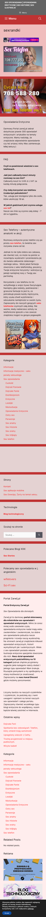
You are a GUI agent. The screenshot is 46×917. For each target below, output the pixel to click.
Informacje (8, 367)
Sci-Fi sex (10, 585)
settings (31, 909)
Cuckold (9, 383)
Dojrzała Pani (10, 724)
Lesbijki (9, 403)
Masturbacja (11, 407)
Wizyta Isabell (10, 746)
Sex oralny (10, 431)
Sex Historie (11, 427)
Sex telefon (9, 439)
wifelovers (10, 579)
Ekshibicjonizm (12, 395)
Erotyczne (10, 399)
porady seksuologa (12, 375)
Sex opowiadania (12, 379)
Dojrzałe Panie (12, 391)
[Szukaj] (39, 535)
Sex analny (11, 423)
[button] (40, 18)
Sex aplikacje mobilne (14, 490)
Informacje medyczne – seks (17, 371)
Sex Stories (9, 556)
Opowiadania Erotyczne (17, 411)
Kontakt (7, 486)
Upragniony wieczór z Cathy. (17, 735)
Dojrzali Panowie (13, 387)
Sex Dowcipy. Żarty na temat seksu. (21, 494)
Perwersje (10, 419)
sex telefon (15, 243)
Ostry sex (10, 415)
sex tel (7, 208)
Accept (7, 913)
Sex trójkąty (11, 435)
